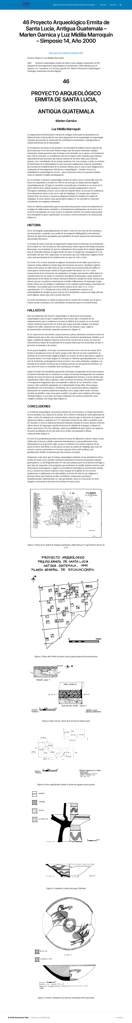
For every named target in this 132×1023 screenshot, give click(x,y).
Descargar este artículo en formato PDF (66, 53)
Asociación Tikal (22, 1018)
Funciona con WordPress (40, 1018)
